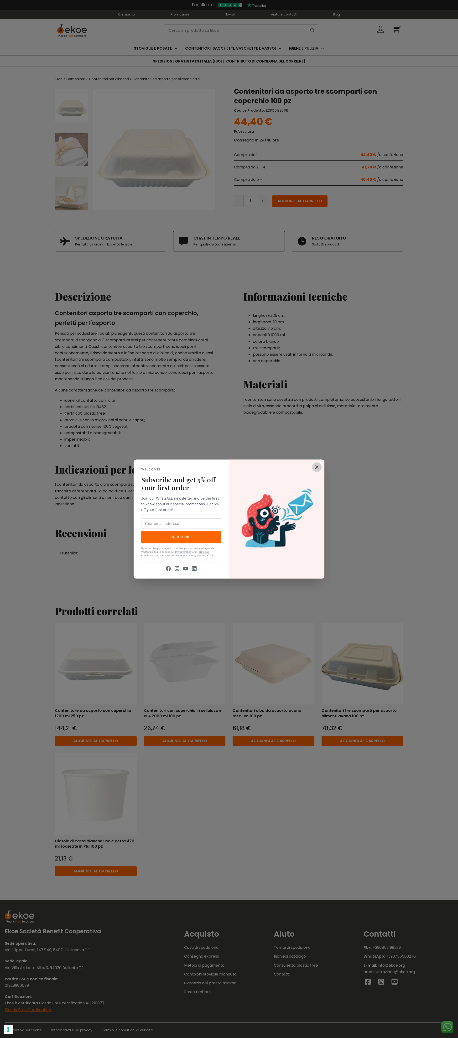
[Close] (317, 467)
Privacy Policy (183, 551)
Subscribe (181, 537)
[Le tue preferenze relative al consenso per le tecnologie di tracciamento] (8, 1029)
